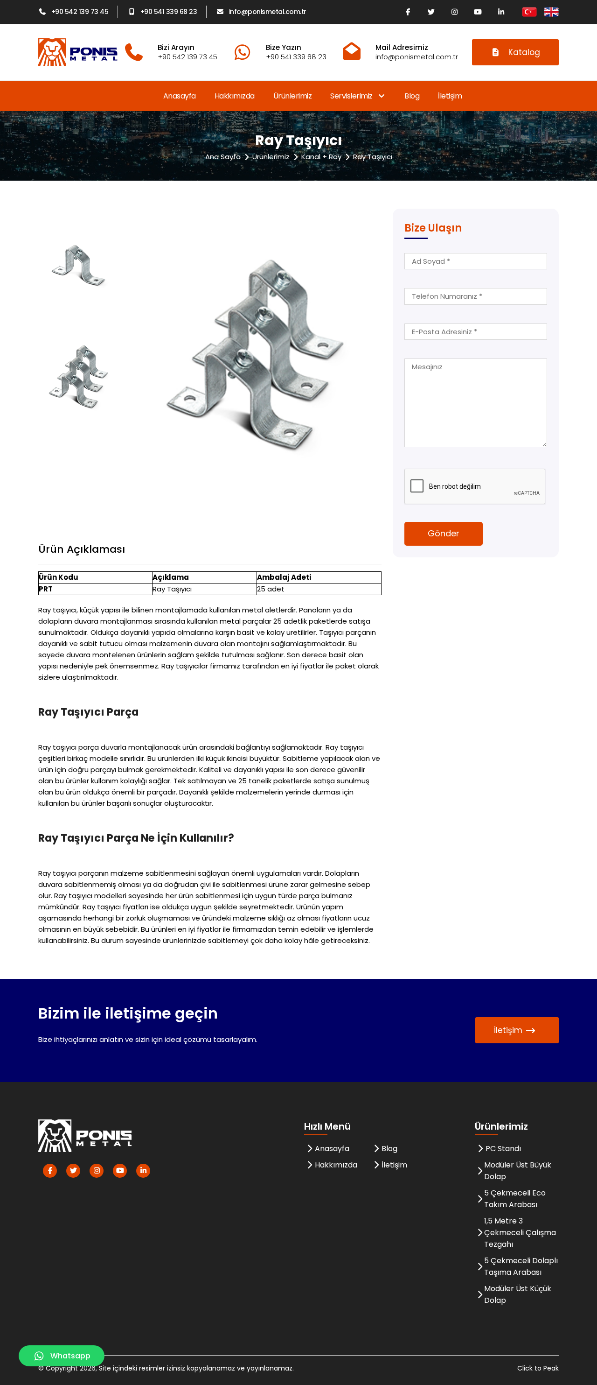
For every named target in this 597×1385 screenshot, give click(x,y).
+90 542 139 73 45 (79, 11)
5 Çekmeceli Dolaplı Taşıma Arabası (521, 1266)
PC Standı (503, 1148)
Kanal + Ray (321, 157)
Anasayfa (179, 96)
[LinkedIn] (501, 12)
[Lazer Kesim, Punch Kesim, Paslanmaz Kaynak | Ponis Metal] (78, 52)
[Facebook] (408, 12)
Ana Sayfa (223, 157)
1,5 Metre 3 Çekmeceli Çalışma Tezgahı (520, 1233)
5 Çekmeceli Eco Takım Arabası (515, 1199)
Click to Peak (538, 1368)
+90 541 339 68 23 (168, 11)
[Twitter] (431, 12)
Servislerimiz (352, 96)
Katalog (524, 52)
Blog (411, 96)
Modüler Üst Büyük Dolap (517, 1171)
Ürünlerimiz (292, 96)
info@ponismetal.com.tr (267, 11)
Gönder (443, 533)
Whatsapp (70, 1355)
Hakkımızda (235, 96)
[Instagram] (454, 12)
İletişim (450, 96)
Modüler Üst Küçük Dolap (517, 1294)
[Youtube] (478, 12)
